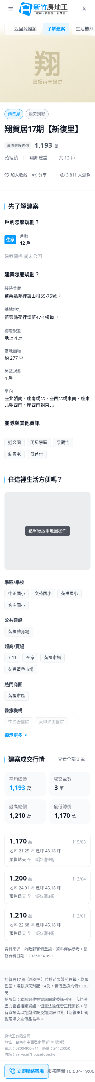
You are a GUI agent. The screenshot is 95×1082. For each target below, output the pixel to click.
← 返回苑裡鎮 (23, 29)
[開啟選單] (10, 9)
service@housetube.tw (35, 1054)
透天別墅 (36, 114)
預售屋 (14, 114)
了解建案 (56, 29)
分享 (42, 175)
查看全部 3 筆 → (74, 759)
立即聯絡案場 (30, 1071)
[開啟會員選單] (84, 9)
